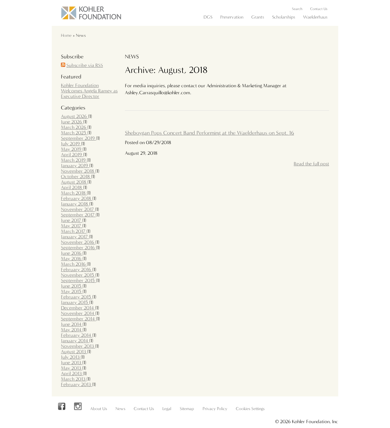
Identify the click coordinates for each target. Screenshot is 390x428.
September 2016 (78, 247)
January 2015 (75, 302)
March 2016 (74, 264)
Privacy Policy (215, 408)
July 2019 (71, 144)
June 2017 (71, 220)
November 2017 (78, 209)
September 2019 (78, 138)
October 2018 (76, 176)
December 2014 (78, 308)
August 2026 (74, 116)
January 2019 (75, 165)
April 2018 (72, 187)
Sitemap (187, 408)
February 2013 (76, 384)
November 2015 (78, 275)
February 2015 (76, 297)
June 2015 (72, 286)
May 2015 (72, 291)
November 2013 (78, 346)
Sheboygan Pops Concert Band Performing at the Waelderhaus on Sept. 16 (209, 133)
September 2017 (78, 215)
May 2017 (71, 226)
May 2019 (72, 149)
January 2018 (75, 204)
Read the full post (311, 164)
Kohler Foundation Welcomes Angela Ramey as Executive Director (89, 90)
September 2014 (78, 319)
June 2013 (71, 362)
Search (297, 9)
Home (66, 35)
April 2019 (72, 154)
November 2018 (78, 171)
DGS (208, 17)
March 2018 (74, 193)
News (120, 408)
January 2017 (75, 237)
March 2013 (74, 379)
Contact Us (319, 9)
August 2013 (74, 351)
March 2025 (74, 133)
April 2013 (72, 373)
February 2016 (76, 269)
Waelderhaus (315, 17)
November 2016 (78, 242)
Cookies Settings (250, 408)
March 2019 (74, 160)
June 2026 (72, 122)
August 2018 (74, 182)
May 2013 (71, 368)
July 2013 (71, 357)
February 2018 (76, 198)
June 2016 (72, 253)
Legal (166, 408)
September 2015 (78, 280)
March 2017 (74, 231)
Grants (257, 17)
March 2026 (74, 127)
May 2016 (72, 258)
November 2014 (78, 313)
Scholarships (283, 17)
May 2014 (72, 330)
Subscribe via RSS (84, 65)
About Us (98, 408)
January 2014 (75, 340)
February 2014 (76, 335)
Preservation (231, 17)
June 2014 (72, 324)
